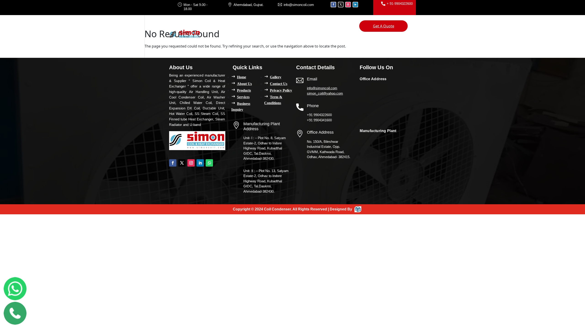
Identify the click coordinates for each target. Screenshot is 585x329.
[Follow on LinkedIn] (355, 4)
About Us (232, 26)
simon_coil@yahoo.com (325, 93)
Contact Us (237, 43)
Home (212, 26)
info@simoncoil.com (322, 88)
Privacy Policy (281, 90)
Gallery (214, 43)
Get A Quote (383, 26)
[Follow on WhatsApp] (209, 163)
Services (278, 26)
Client (335, 26)
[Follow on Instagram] (348, 4)
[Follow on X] (340, 4)
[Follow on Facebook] (333, 4)
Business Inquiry (308, 26)
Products (256, 26)
